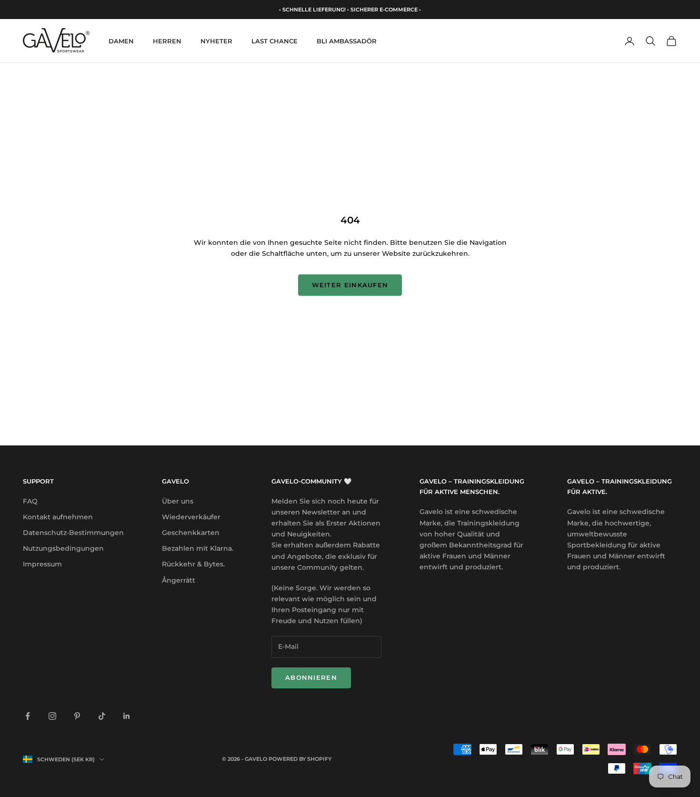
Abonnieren (311, 677)
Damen (121, 41)
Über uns (177, 501)
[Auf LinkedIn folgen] (126, 716)
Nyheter (216, 41)
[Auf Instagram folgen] (52, 716)
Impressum (42, 564)
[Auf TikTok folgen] (102, 716)
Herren (167, 41)
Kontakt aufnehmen (58, 517)
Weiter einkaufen (350, 285)
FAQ (30, 501)
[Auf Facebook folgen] (27, 716)
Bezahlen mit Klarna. (197, 548)
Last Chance (274, 41)
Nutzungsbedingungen (63, 548)
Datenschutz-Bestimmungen (73, 532)
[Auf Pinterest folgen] (77, 716)
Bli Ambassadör (347, 41)
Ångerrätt (178, 580)
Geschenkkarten (191, 532)
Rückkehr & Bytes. (193, 564)
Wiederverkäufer (191, 517)
